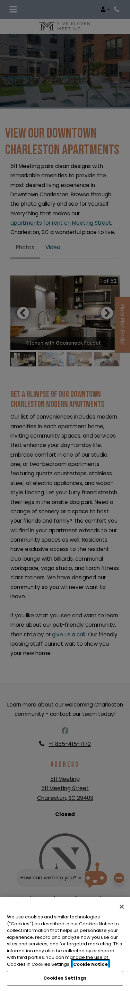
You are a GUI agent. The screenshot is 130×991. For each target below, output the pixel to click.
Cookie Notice (90, 964)
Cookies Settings (65, 978)
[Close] (121, 906)
